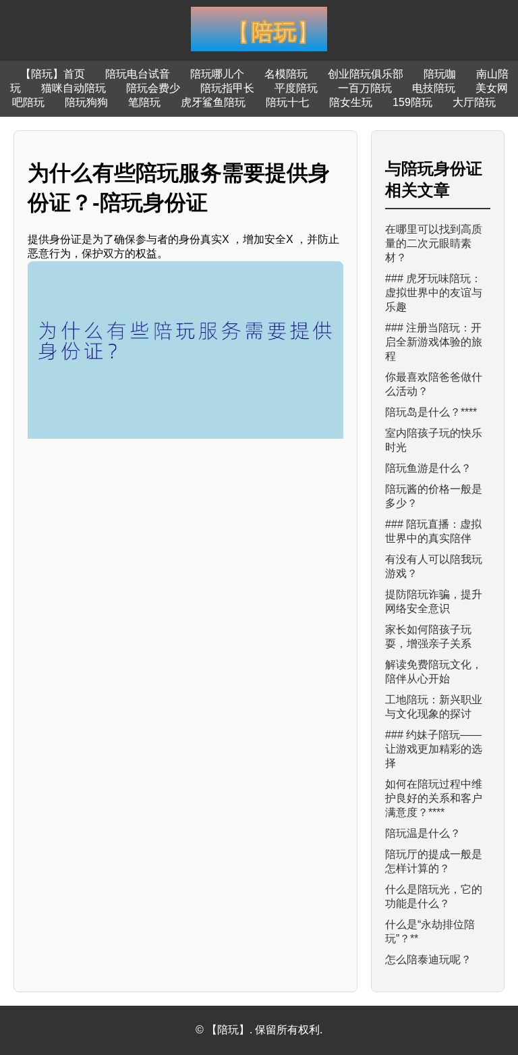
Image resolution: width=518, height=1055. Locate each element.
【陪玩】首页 (52, 74)
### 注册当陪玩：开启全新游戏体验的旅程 (433, 342)
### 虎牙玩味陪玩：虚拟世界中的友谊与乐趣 (433, 293)
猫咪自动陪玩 (73, 88)
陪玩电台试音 (137, 74)
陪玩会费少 (153, 88)
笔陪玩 (144, 102)
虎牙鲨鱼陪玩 (213, 102)
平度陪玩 (296, 88)
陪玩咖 (440, 74)
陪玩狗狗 (86, 102)
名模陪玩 (286, 74)
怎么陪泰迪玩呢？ (428, 959)
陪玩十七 (287, 102)
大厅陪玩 (474, 102)
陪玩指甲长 (227, 88)
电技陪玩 (433, 88)
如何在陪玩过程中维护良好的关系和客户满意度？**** (433, 798)
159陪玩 (412, 102)
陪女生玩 (350, 102)
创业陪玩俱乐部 (365, 74)
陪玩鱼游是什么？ (428, 468)
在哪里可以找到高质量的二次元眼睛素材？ (433, 243)
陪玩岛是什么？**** (431, 412)
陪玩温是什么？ (423, 833)
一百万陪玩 (365, 88)
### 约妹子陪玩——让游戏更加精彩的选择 (433, 749)
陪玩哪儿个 (217, 74)
